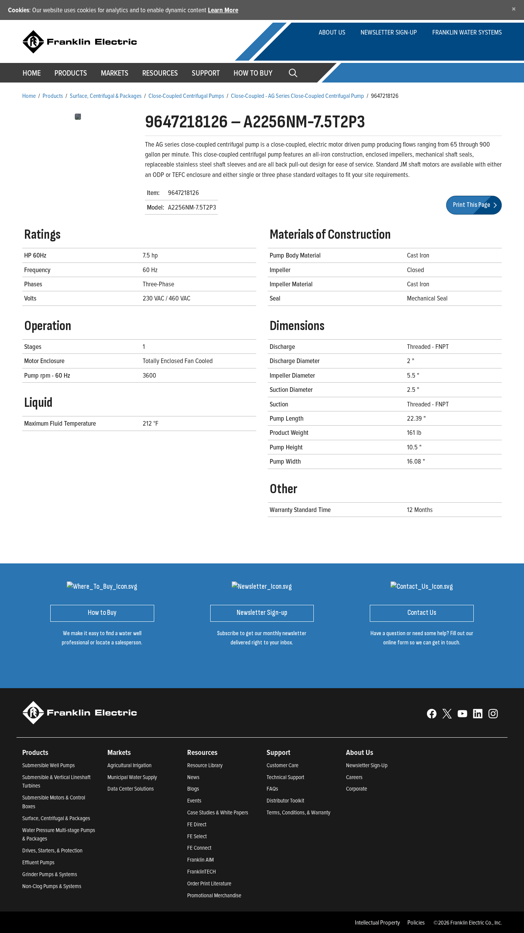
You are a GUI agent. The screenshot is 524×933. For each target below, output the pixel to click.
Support (206, 73)
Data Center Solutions (130, 788)
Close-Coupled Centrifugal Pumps (186, 95)
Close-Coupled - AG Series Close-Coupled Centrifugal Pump (297, 95)
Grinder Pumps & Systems (49, 874)
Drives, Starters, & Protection (52, 850)
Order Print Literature (209, 883)
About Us (332, 32)
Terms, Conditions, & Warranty (298, 812)
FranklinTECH (201, 871)
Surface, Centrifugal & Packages (106, 95)
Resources (160, 73)
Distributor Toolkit (285, 800)
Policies (416, 922)
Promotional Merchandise (214, 895)
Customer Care (282, 765)
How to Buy (253, 73)
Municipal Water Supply (132, 777)
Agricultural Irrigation (129, 765)
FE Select (197, 836)
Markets (115, 73)
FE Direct (196, 824)
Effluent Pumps (38, 862)
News (193, 777)
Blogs (193, 788)
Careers (354, 777)
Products (53, 95)
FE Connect (199, 848)
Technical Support (285, 777)
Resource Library (204, 765)
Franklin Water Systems (467, 32)
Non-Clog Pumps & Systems (51, 886)
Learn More (223, 10)
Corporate (356, 788)
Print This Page (472, 204)
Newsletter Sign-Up (366, 765)
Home (32, 73)
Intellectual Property (377, 922)
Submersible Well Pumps (48, 765)
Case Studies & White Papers (217, 812)
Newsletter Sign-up (389, 32)
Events (194, 800)
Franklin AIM (200, 859)
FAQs (272, 788)
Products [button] (70, 73)
